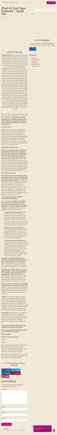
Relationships (35, 66)
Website (3, 418)
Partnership (35, 62)
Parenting (34, 61)
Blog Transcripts (36, 59)
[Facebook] (31, 49)
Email (3, 412)
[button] (28, 1)
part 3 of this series (8, 114)
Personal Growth (36, 64)
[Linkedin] (34, 49)
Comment (4, 389)
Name (3, 406)
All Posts (34, 57)
